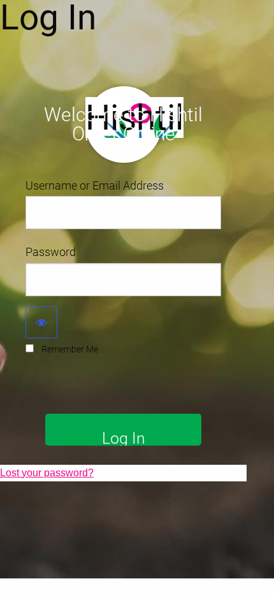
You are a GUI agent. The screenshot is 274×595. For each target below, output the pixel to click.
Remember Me (69, 349)
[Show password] (41, 322)
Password (50, 252)
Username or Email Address (94, 185)
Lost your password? (47, 472)
